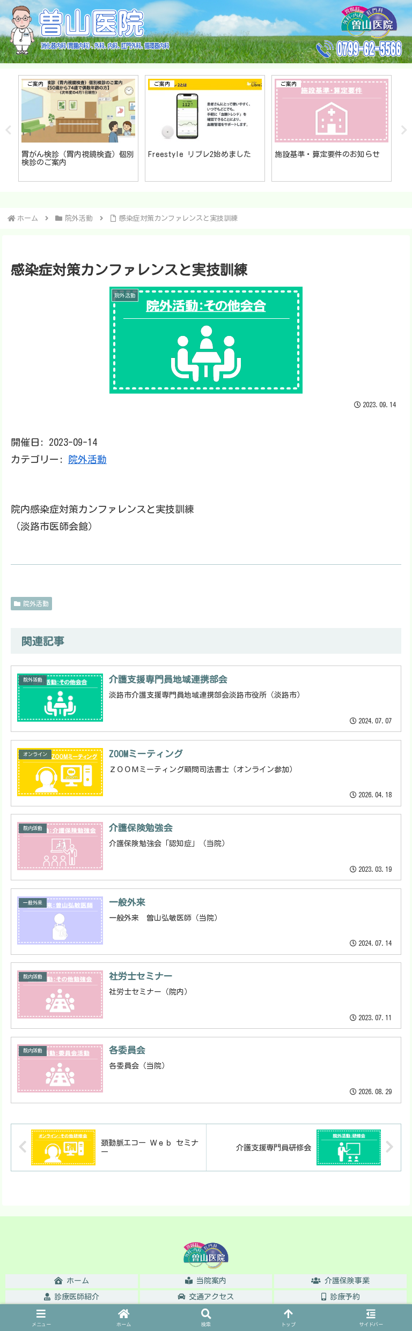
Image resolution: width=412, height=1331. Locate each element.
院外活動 (87, 459)
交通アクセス (209, 1296)
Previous (8, 130)
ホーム (76, 1280)
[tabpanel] (78, 128)
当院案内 (209, 1280)
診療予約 (343, 1296)
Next (404, 130)
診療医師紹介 (74, 1296)
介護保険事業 (345, 1280)
